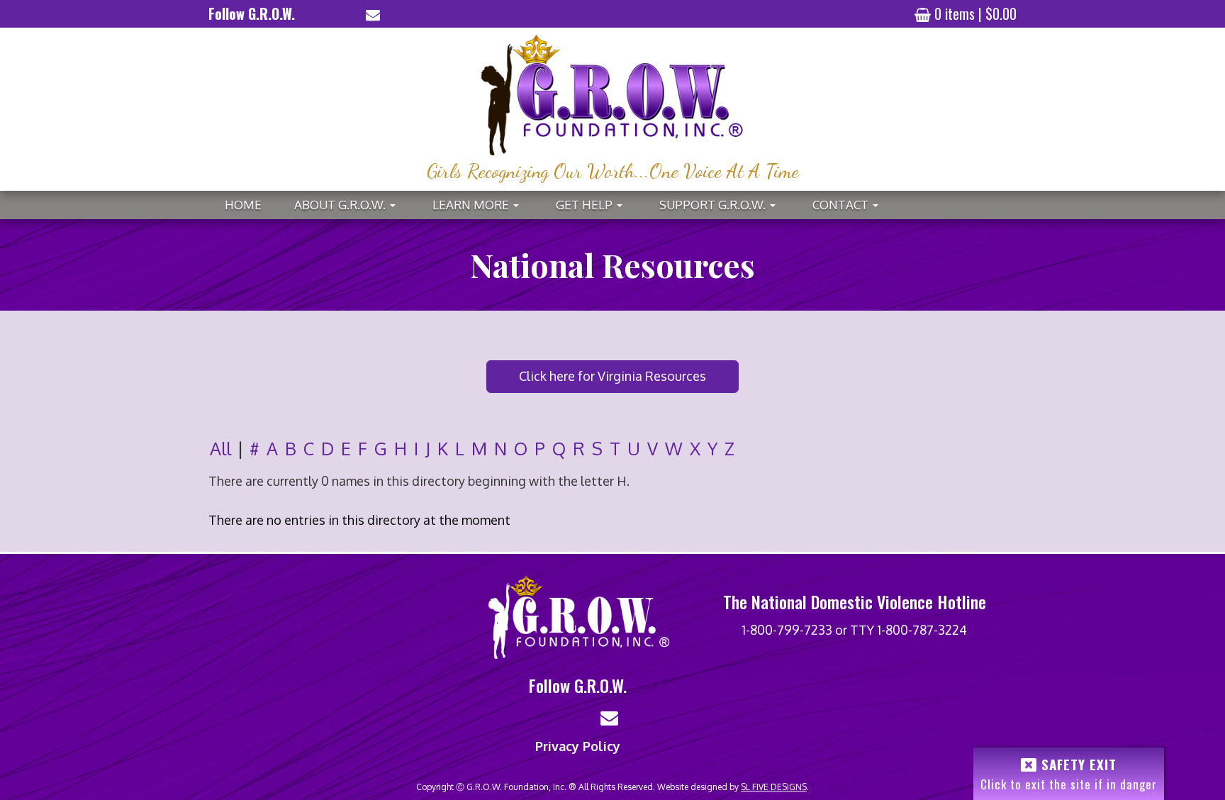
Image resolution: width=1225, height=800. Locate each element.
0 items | (975, 13)
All (220, 448)
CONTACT (851, 208)
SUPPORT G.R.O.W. (723, 208)
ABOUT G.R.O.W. (351, 208)
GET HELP (595, 208)
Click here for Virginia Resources (612, 376)
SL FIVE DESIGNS (774, 787)
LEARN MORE (482, 208)
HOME (243, 204)
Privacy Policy (577, 746)
